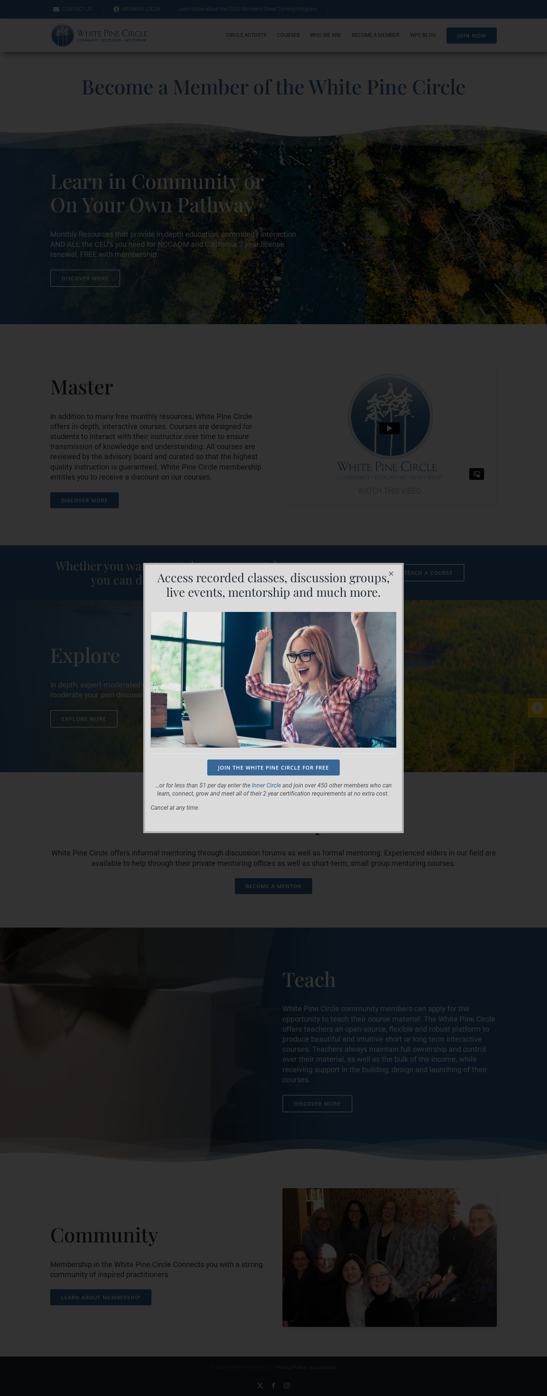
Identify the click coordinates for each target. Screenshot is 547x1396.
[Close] (391, 573)
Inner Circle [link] (266, 785)
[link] (273, 768)
